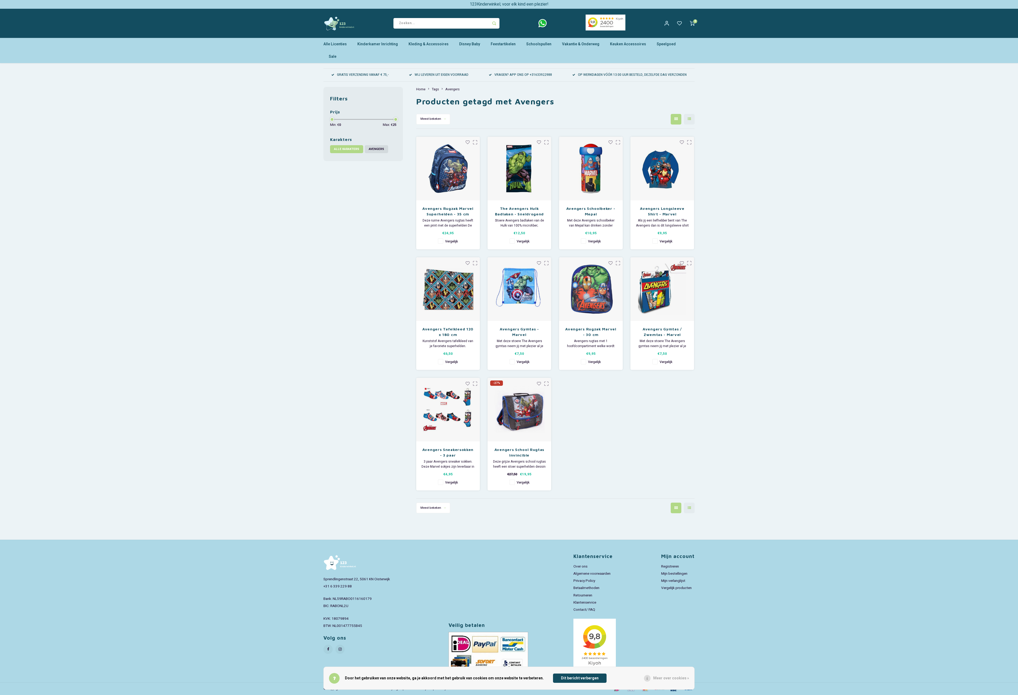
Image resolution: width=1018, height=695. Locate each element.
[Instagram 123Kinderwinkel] (340, 649)
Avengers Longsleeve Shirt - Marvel (662, 211)
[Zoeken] (494, 23)
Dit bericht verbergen (580, 678)
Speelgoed (666, 44)
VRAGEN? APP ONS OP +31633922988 (523, 75)
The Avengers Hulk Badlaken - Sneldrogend (519, 211)
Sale (332, 56)
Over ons (580, 566)
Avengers (376, 149)
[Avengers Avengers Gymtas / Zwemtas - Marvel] (662, 289)
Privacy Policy (584, 580)
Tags (435, 89)
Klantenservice (584, 602)
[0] (692, 23)
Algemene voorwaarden (592, 573)
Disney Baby (469, 44)
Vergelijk (451, 241)
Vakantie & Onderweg (580, 44)
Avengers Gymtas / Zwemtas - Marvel (662, 332)
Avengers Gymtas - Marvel (519, 332)
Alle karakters (346, 149)
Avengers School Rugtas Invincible (519, 452)
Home (420, 89)
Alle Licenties (335, 44)
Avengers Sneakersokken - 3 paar (447, 452)
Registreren (670, 566)
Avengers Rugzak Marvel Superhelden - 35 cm (447, 211)
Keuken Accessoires (628, 44)
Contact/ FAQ (584, 609)
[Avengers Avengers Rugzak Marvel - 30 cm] (591, 289)
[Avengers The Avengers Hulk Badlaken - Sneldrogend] (519, 168)
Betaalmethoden (586, 588)
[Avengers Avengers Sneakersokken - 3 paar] (448, 409)
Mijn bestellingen (674, 573)
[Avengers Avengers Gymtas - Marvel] (519, 289)
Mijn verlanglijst (673, 580)
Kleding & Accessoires (429, 44)
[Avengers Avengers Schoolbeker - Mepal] (591, 168)
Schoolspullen (538, 44)
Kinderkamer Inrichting (377, 44)
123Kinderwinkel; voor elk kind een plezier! (509, 4)
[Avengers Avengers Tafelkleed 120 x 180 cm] (448, 289)
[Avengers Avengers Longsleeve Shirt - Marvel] (662, 168)
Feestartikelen (503, 44)
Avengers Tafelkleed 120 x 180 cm (447, 332)
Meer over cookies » (671, 678)
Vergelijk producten (676, 588)
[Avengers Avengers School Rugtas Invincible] (519, 409)
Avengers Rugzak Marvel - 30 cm (590, 332)
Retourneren (582, 595)
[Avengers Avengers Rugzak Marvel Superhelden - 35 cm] (448, 168)
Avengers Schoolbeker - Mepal (590, 211)
